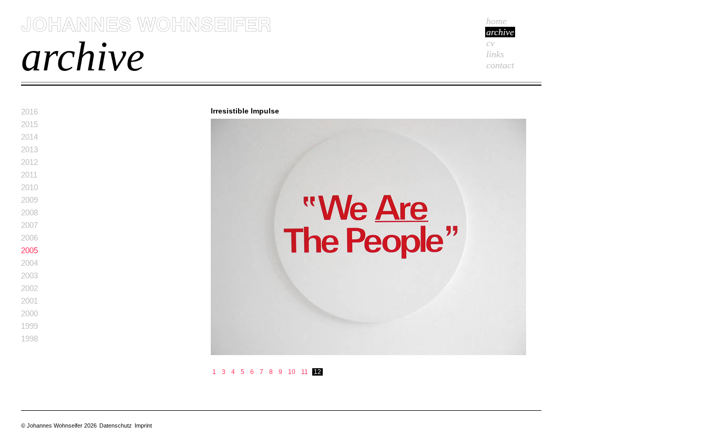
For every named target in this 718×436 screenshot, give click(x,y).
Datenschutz (115, 425)
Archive (500, 32)
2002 (29, 288)
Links (495, 54)
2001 (29, 300)
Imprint (143, 425)
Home (496, 21)
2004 (29, 262)
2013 (29, 149)
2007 (29, 225)
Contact (500, 65)
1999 (29, 325)
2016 (29, 111)
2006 (29, 237)
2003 (29, 275)
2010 (29, 187)
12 (317, 372)
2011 (29, 174)
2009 (29, 199)
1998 (29, 338)
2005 (29, 250)
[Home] (146, 30)
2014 (29, 136)
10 (291, 372)
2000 (29, 313)
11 (304, 372)
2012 (29, 162)
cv (490, 43)
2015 (29, 124)
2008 (29, 212)
